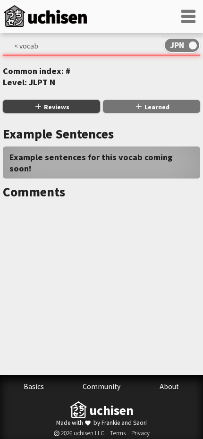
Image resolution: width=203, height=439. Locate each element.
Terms (118, 433)
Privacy (140, 433)
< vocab (26, 45)
